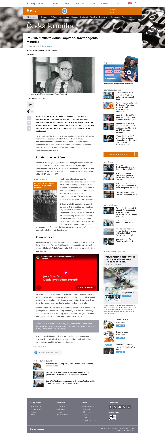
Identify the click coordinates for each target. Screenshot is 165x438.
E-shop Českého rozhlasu (115, 252)
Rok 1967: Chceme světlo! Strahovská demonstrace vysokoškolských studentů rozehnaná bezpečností (67, 373)
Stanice (92, 3)
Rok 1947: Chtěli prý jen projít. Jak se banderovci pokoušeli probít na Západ (127, 186)
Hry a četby (109, 68)
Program (67, 3)
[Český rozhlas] (35, 3)
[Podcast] (28, 111)
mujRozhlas (80, 3)
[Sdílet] (32, 111)
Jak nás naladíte (88, 406)
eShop (32, 415)
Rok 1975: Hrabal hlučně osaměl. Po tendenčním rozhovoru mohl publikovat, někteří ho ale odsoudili (126, 212)
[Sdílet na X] (29, 123)
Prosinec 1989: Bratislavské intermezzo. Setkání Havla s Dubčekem (127, 167)
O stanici (84, 17)
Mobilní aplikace (62, 415)
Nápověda (86, 409)
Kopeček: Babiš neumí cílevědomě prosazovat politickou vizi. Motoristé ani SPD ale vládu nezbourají (126, 128)
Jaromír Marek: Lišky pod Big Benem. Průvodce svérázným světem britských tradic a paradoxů (126, 107)
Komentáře (115, 17)
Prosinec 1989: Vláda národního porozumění (125, 221)
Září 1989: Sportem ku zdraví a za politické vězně (127, 193)
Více (131, 17)
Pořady (54, 17)
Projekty (93, 17)
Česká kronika (47, 46)
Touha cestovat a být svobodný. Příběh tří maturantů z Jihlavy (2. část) (125, 96)
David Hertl (42, 347)
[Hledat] (135, 3)
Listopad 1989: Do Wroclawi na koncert (124, 240)
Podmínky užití (123, 428)
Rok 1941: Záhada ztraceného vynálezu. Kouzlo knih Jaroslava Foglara (125, 176)
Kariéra (84, 415)
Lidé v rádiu (86, 412)
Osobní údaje (112, 428)
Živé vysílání (109, 75)
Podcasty (60, 412)
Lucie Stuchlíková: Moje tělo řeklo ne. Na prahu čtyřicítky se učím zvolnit (126, 117)
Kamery (112, 13)
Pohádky (108, 71)
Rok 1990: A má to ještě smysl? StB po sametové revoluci (44, 186)
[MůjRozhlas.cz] (30, 54)
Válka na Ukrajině (36, 406)
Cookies (103, 428)
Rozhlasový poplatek (89, 420)
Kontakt (85, 418)
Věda (124, 17)
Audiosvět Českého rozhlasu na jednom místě (118, 83)
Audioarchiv (114, 11)
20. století (31, 17)
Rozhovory (103, 17)
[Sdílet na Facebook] (29, 118)
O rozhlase (104, 3)
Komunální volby (36, 409)
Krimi (117, 68)
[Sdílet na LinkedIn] (29, 128)
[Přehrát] (30, 105)
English (132, 428)
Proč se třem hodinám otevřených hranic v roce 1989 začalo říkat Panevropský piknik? (126, 232)
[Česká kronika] (82, 26)
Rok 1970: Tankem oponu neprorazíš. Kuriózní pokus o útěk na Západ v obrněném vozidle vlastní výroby (71, 382)
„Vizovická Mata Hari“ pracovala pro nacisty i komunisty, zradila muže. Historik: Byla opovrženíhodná (126, 140)
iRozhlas (55, 3)
